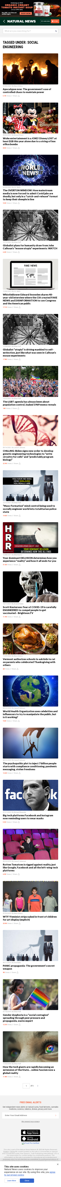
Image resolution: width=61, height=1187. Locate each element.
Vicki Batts (17, 962)
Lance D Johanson (20, 861)
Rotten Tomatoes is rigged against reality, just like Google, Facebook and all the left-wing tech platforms (30, 867)
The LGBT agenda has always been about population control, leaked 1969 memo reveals (29, 403)
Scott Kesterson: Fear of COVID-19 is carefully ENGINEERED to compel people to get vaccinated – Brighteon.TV (29, 610)
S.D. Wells (17, 187)
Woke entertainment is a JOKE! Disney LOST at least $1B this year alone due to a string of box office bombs (30, 141)
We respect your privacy (31, 1121)
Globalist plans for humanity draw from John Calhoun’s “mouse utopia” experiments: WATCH (30, 247)
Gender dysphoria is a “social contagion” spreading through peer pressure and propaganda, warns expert (26, 1017)
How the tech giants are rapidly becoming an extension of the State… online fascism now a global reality (29, 1069)
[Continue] (56, 1115)
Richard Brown (19, 135)
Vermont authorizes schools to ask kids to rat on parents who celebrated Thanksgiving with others (29, 662)
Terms (12, 1151)
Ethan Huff (17, 242)
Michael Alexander (20, 812)
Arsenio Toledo (18, 604)
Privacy (6, 1151)
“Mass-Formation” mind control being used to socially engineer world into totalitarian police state (29, 508)
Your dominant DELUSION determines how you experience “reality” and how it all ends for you (30, 559)
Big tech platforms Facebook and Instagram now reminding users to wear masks (28, 817)
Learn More (11, 1181)
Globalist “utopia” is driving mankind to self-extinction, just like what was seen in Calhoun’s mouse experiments (29, 352)
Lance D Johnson (19, 447)
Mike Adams (18, 555)
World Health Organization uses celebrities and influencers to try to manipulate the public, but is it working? (30, 714)
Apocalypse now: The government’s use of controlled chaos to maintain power (27, 91)
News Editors (18, 86)
